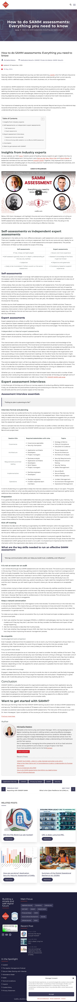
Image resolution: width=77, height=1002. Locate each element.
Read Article (8, 839)
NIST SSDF (25, 909)
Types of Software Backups (26, 772)
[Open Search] (70, 5)
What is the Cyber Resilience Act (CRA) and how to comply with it (57, 789)
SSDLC (36, 920)
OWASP (37, 60)
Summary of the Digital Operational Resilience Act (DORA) (56, 874)
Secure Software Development (30, 916)
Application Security (27, 60)
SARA (4, 978)
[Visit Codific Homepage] (5, 916)
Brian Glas (53, 158)
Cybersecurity (48, 905)
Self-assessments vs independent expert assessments (22, 125)
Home (17, 30)
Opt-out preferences (43, 998)
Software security (26, 920)
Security (60, 60)
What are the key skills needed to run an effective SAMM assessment (25, 140)
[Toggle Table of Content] (42, 118)
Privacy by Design (46, 60)
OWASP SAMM (38, 160)
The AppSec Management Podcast (14, 968)
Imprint (63, 998)
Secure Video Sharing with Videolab (14, 971)
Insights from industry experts (13, 122)
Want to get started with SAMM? (15, 146)
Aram (21, 156)
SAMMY (5, 965)
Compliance (38, 905)
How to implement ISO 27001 (26, 768)
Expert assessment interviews (14, 134)
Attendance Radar (9, 974)
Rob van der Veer (43, 158)
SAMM (55, 60)
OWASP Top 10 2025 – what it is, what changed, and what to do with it (40, 761)
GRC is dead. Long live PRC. (53, 835)
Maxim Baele (64, 158)
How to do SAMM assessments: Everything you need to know (37, 770)
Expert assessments (11, 131)
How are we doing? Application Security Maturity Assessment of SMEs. (19, 874)
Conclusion (7, 143)
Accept (51, 994)
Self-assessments (10, 128)
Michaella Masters (9, 60)
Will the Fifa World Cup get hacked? (18, 835)
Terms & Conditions (9, 981)
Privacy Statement (55, 998)
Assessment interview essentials (14, 137)
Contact (49, 748)
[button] (73, 978)
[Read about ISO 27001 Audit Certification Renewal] (15, 916)
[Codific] (5, 4)
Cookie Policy (7, 987)
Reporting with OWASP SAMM (17, 789)
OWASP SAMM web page (56, 377)
